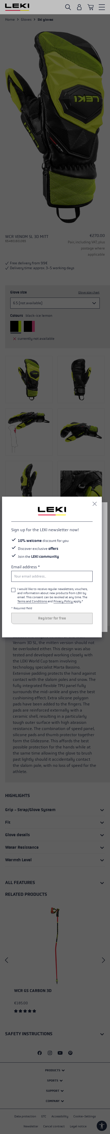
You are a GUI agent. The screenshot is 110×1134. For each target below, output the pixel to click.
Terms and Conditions (32, 601)
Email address (25, 566)
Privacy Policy (63, 601)
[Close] (95, 504)
